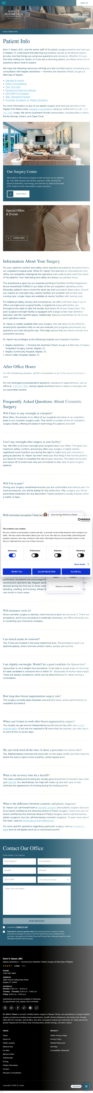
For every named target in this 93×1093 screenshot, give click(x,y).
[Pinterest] (30, 1008)
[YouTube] (11, 1008)
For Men (6, 1050)
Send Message (37, 921)
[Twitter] (24, 1008)
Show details (79, 564)
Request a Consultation (12, 1073)
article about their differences (38, 820)
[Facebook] (18, 1008)
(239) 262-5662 (9, 973)
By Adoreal (76, 1086)
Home (5, 32)
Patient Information (10, 1065)
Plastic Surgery (9, 1043)
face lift (12, 782)
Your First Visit (12, 87)
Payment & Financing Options (20, 90)
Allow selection (46, 572)
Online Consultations (16, 84)
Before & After (8, 1054)
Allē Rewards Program (17, 97)
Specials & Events (14, 80)
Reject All (17, 572)
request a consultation (40, 109)
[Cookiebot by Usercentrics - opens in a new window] (79, 520)
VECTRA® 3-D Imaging (17, 93)
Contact (6, 1069)
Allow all (76, 572)
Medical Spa (8, 1047)
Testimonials (8, 1058)
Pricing (5, 1061)
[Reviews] (36, 1008)
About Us (6, 1039)
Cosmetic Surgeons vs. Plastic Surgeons (26, 100)
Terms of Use (21, 927)
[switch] (35, 555)
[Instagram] (5, 1008)
